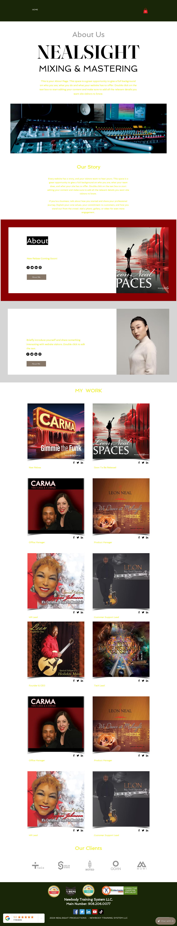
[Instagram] (40, 267)
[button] (145, 10)
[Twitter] (32, 267)
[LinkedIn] (36, 267)
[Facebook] (28, 267)
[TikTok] (101, 911)
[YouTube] (94, 911)
